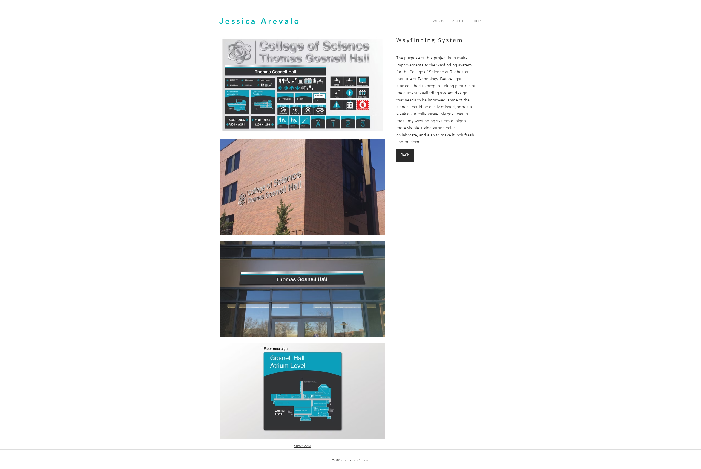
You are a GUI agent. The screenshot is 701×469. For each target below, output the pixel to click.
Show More (302, 446)
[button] (302, 85)
